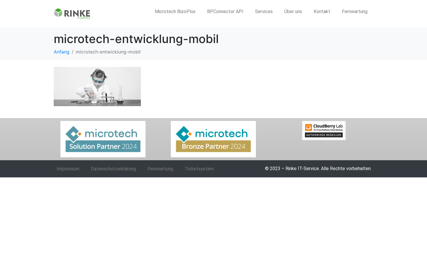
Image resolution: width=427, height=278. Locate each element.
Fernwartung (354, 11)
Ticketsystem (199, 169)
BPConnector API (225, 11)
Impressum (68, 169)
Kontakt (322, 11)
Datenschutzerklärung (113, 169)
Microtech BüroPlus (175, 11)
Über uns (293, 11)
